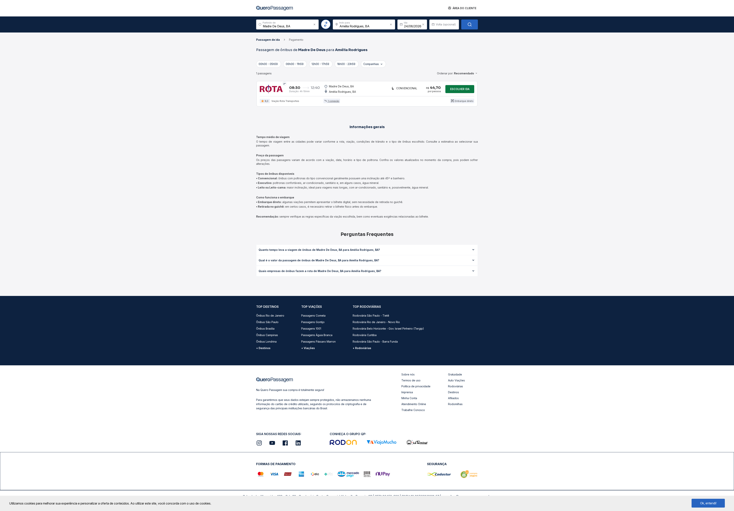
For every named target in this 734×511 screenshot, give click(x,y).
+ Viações (308, 348)
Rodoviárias (455, 386)
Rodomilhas (455, 404)
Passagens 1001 (311, 328)
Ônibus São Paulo (267, 322)
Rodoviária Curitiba (365, 335)
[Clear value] (423, 24)
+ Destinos (263, 348)
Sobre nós (408, 374)
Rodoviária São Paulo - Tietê (371, 315)
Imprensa (407, 392)
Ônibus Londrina (266, 341)
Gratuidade (455, 374)
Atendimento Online (413, 404)
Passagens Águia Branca (316, 335)
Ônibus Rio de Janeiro (270, 315)
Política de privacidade (415, 386)
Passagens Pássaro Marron (318, 341)
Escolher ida (459, 89)
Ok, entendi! (708, 503)
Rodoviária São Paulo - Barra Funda (375, 341)
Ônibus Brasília (265, 328)
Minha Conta (409, 398)
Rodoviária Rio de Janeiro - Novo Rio (376, 322)
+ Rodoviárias (362, 348)
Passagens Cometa (313, 315)
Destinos (453, 392)
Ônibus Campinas (267, 335)
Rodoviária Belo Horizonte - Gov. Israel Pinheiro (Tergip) (388, 328)
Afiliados (453, 398)
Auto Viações (456, 380)
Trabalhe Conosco (413, 410)
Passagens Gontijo (313, 322)
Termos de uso (411, 380)
